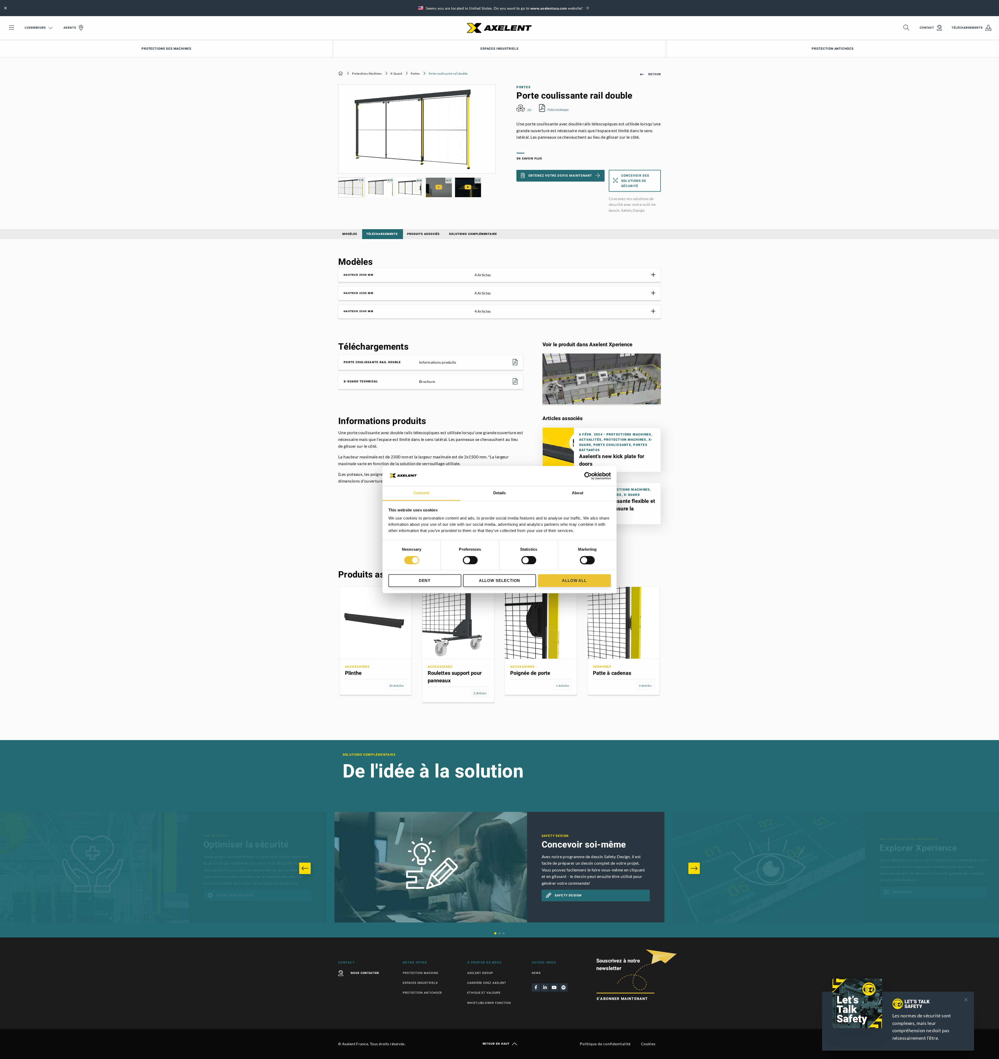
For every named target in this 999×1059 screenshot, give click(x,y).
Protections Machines (367, 73)
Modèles (349, 234)
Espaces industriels (499, 48)
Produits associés (423, 234)
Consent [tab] (421, 493)
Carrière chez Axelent (486, 983)
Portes (415, 73)
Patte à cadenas (612, 673)
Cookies (648, 1044)
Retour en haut (496, 1044)
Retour (654, 74)
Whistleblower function (489, 1003)
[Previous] (305, 868)
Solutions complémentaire (473, 234)
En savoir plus (529, 158)
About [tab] (577, 493)
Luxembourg (35, 27)
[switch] (470, 560)
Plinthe (353, 673)
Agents (69, 27)
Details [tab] (499, 493)
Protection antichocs (832, 48)
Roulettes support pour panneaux (455, 676)
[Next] (694, 868)
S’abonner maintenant (622, 999)
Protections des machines (166, 48)
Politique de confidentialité (605, 1044)
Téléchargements (967, 27)
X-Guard (396, 73)
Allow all (574, 581)
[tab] (499, 275)
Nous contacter (365, 973)
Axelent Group (480, 973)
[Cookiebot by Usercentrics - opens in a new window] (588, 476)
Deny (425, 581)
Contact (927, 27)
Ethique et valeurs (484, 993)
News (536, 973)
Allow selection (499, 581)
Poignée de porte (530, 673)
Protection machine (420, 973)
